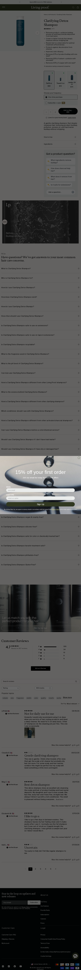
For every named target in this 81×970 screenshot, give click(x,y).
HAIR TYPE (10, 495)
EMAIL (8, 487)
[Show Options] (73, 498)
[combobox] (40, 498)
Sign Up (40, 504)
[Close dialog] (79, 458)
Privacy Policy (55, 509)
